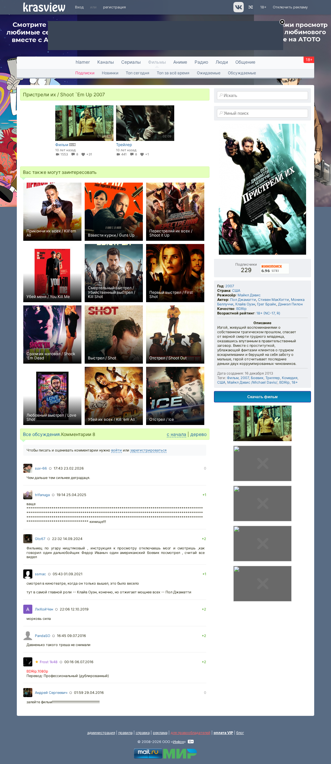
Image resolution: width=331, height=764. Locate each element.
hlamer (83, 62)
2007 (229, 286)
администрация (101, 732)
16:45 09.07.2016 (71, 635)
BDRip (241, 308)
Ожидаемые (208, 72)
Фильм (233, 378)
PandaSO (42, 635)
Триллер (272, 378)
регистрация (114, 7)
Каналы (105, 62)
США (236, 290)
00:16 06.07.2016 (78, 662)
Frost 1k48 (46, 662)
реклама (160, 732)
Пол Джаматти (243, 299)
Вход (79, 7)
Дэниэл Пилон (290, 304)
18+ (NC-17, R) (268, 313)
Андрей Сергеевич (51, 692)
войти (116, 450)
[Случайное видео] (250, 7)
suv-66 (41, 468)
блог (240, 732)
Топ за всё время (173, 72)
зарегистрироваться (148, 450)
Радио (201, 62)
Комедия (289, 378)
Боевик (257, 378)
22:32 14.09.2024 (67, 538)
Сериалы (131, 62)
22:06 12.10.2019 (74, 609)
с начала (176, 434)
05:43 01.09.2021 (67, 574)
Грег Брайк (266, 304)
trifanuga (42, 495)
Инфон (178, 741)
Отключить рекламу (290, 7)
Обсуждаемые (242, 72)
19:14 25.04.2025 (71, 495)
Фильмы (157, 62)
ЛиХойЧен (44, 609)
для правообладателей (190, 732)
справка (143, 732)
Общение (245, 62)
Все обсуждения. (42, 434)
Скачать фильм (262, 396)
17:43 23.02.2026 (69, 468)
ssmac (40, 574)
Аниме (180, 62)
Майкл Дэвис (249, 295)
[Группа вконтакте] (238, 11)
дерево (198, 434)
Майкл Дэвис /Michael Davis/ (252, 382)
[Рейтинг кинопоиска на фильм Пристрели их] (275, 264)
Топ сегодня (137, 72)
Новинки (110, 72)
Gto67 (40, 538)
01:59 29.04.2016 (89, 692)
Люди (222, 62)
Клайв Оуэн (245, 304)
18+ (263, 7)
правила (125, 732)
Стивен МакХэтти (273, 299)
